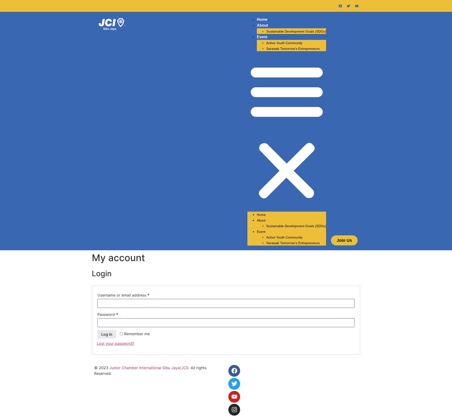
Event (262, 37)
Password (115, 314)
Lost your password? (115, 343)
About (262, 25)
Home (262, 19)
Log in (106, 334)
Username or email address (131, 294)
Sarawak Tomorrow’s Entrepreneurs (293, 48)
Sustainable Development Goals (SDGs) (296, 31)
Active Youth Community (284, 43)
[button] (286, 131)
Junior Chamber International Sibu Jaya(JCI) (149, 367)
